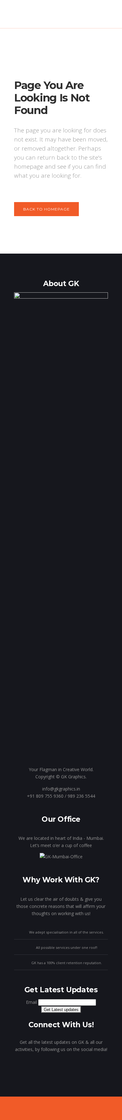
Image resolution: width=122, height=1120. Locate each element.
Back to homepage (46, 209)
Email (31, 1002)
